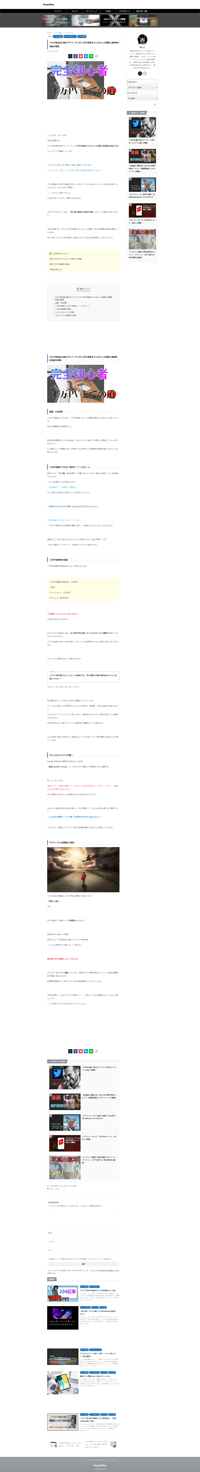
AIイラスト (58, 11)
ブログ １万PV (54, 1188)
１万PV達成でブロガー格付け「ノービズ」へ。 (72, 306)
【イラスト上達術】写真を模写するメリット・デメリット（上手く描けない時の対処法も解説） (99, 1160)
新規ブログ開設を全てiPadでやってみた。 (96, 1376)
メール (51, 1241)
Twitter (91, 1460)
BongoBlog (48, 4)
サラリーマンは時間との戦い (65, 315)
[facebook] (75, 56)
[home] (145, 73)
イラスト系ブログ (63, 1186)
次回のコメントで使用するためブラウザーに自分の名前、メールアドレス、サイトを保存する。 (81, 1259)
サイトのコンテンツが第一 (64, 312)
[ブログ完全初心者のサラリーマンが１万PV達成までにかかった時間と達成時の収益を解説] (86, 56)
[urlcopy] (96, 56)
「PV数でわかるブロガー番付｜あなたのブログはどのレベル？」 (73, 506)
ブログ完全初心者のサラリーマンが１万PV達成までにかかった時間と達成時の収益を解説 (83, 298)
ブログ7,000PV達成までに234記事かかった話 (97, 1290)
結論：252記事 (60, 303)
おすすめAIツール (124, 11)
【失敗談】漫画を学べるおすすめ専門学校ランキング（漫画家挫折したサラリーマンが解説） (142, 168)
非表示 (87, 289)
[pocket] (81, 56)
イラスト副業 (53, 1186)
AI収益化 (108, 11)
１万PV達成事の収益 (62, 309)
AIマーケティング (91, 11)
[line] (91, 56)
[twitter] (70, 56)
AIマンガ (75, 11)
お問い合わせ (99, 1460)
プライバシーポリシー (112, 1460)
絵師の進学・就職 (141, 11)
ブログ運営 (73, 1186)
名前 (50, 1233)
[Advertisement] (83, 116)
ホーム (84, 1460)
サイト (50, 1250)
